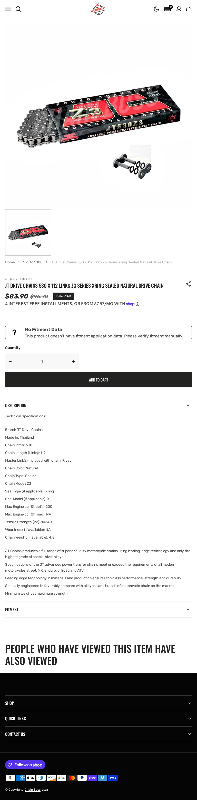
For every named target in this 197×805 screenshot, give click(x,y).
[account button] (179, 9)
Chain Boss (33, 789)
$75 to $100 (33, 262)
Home (10, 262)
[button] (156, 9)
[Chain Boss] (98, 9)
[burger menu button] (8, 9)
